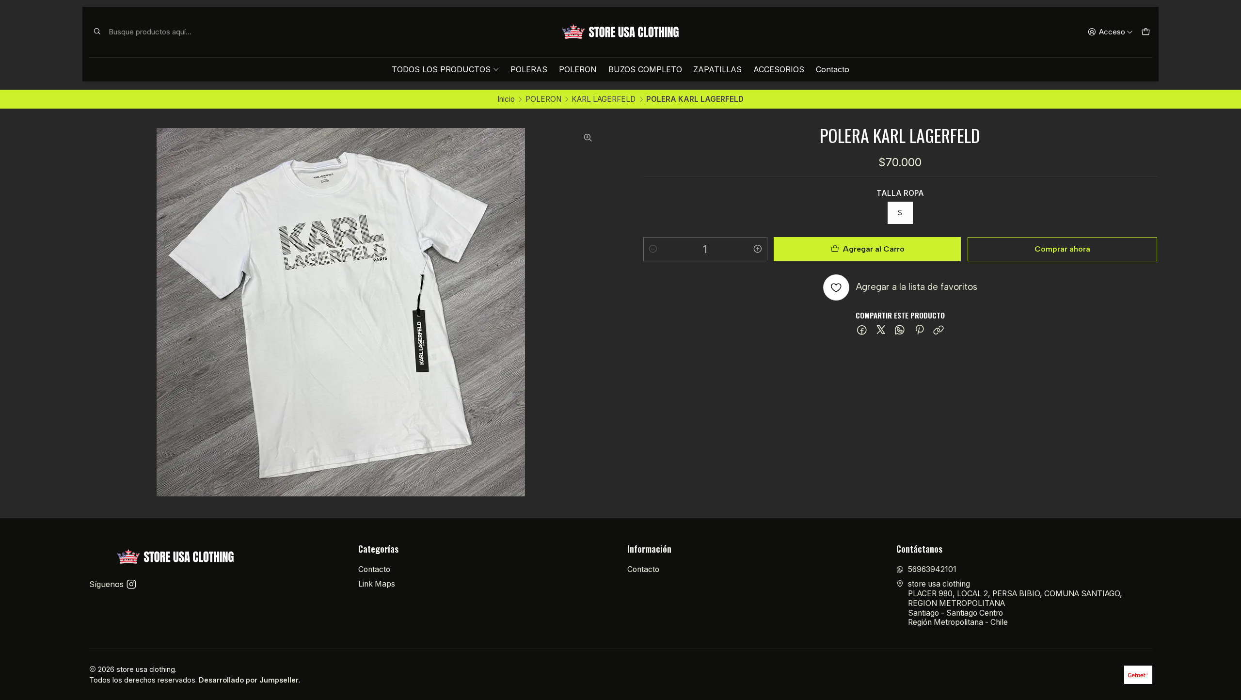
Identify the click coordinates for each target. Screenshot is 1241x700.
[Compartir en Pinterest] (919, 330)
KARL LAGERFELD (604, 99)
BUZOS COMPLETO (645, 69)
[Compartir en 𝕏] (881, 330)
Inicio (506, 99)
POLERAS (528, 69)
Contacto (832, 69)
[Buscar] (97, 32)
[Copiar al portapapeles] (938, 330)
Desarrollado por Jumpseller (249, 680)
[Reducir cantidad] (653, 249)
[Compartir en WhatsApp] (899, 330)
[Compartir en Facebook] (862, 330)
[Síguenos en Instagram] (131, 584)
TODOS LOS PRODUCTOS (441, 69)
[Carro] (1145, 32)
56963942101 (932, 569)
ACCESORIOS (778, 69)
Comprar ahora (1062, 249)
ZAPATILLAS (717, 69)
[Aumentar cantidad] (757, 249)
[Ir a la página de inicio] (620, 32)
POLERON (578, 69)
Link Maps (376, 584)
